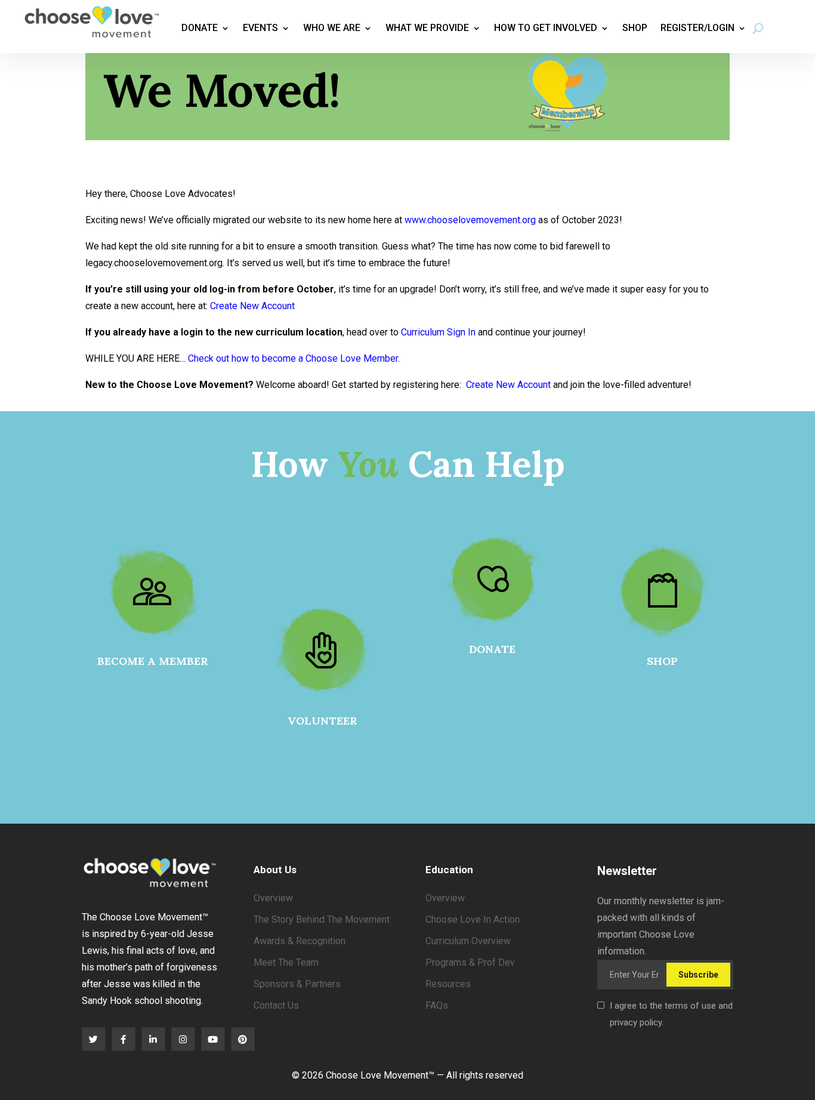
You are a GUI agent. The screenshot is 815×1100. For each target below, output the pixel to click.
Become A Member (152, 661)
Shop (634, 27)
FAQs (436, 1005)
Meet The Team (286, 962)
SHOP (662, 661)
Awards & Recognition (299, 941)
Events (260, 27)
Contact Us (276, 1005)
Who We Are (331, 27)
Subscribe (698, 974)
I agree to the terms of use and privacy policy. (671, 1014)
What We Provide (427, 27)
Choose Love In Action (472, 919)
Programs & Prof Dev (470, 962)
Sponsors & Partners (297, 984)
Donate (199, 27)
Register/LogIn (697, 27)
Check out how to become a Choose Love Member (293, 358)
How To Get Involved (545, 27)
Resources (448, 984)
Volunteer (322, 721)
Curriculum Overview (468, 941)
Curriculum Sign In (438, 332)
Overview (273, 898)
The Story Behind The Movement (322, 919)
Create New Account (252, 306)
